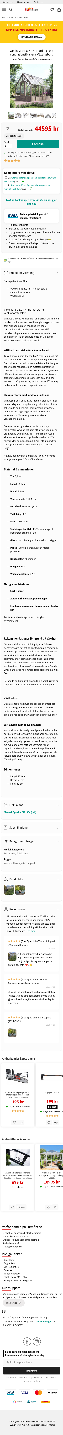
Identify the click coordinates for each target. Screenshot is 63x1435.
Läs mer (31, 930)
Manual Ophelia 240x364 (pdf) (20, 812)
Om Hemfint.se (11, 1266)
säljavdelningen (44, 1321)
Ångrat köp (9, 1263)
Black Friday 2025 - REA (15, 1277)
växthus (47, 680)
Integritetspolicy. (31, 1381)
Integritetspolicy (12, 1273)
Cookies (8, 1270)
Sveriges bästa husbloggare (18, 1280)
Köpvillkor (9, 1260)
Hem (4, 17)
